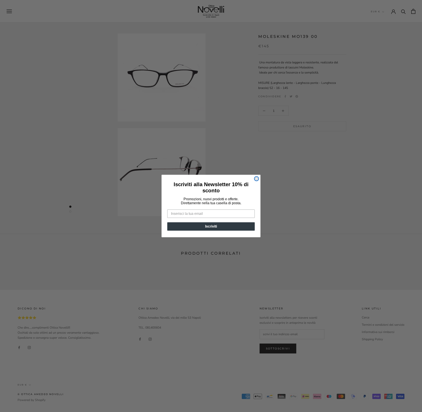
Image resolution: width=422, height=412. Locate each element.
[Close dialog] (256, 179)
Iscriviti (211, 226)
